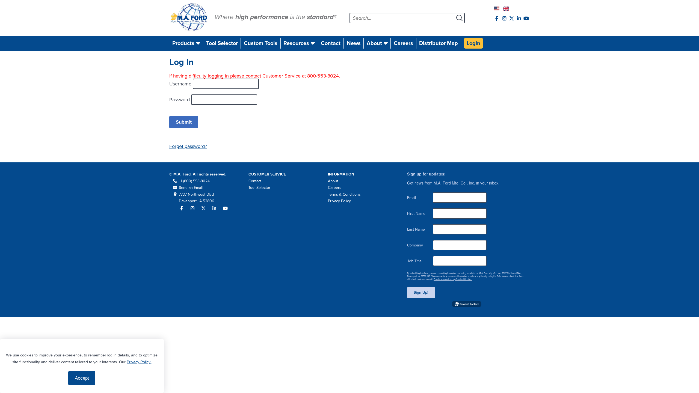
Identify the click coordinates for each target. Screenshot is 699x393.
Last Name (416, 229)
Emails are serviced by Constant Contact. (453, 279)
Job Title (414, 261)
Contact (330, 43)
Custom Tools (260, 43)
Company (415, 245)
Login (473, 43)
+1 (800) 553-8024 (194, 181)
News (354, 43)
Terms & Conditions (344, 194)
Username (181, 83)
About (374, 43)
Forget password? (188, 146)
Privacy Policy (339, 201)
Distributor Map (438, 43)
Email (411, 198)
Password (180, 99)
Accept (82, 378)
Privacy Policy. (139, 362)
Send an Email (191, 187)
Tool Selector (222, 43)
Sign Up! (421, 292)
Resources (296, 43)
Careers (403, 43)
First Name (416, 213)
